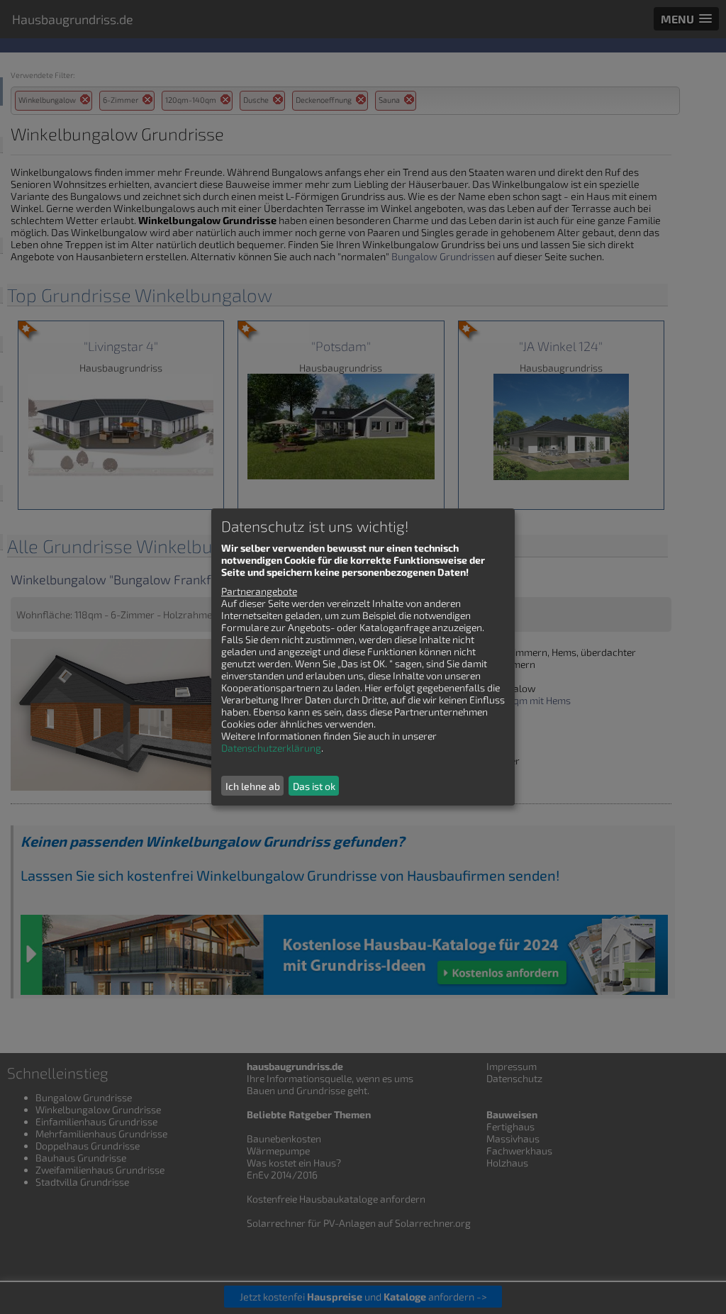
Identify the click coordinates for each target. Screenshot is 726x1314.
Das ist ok (314, 786)
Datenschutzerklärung (271, 748)
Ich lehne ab (252, 786)
